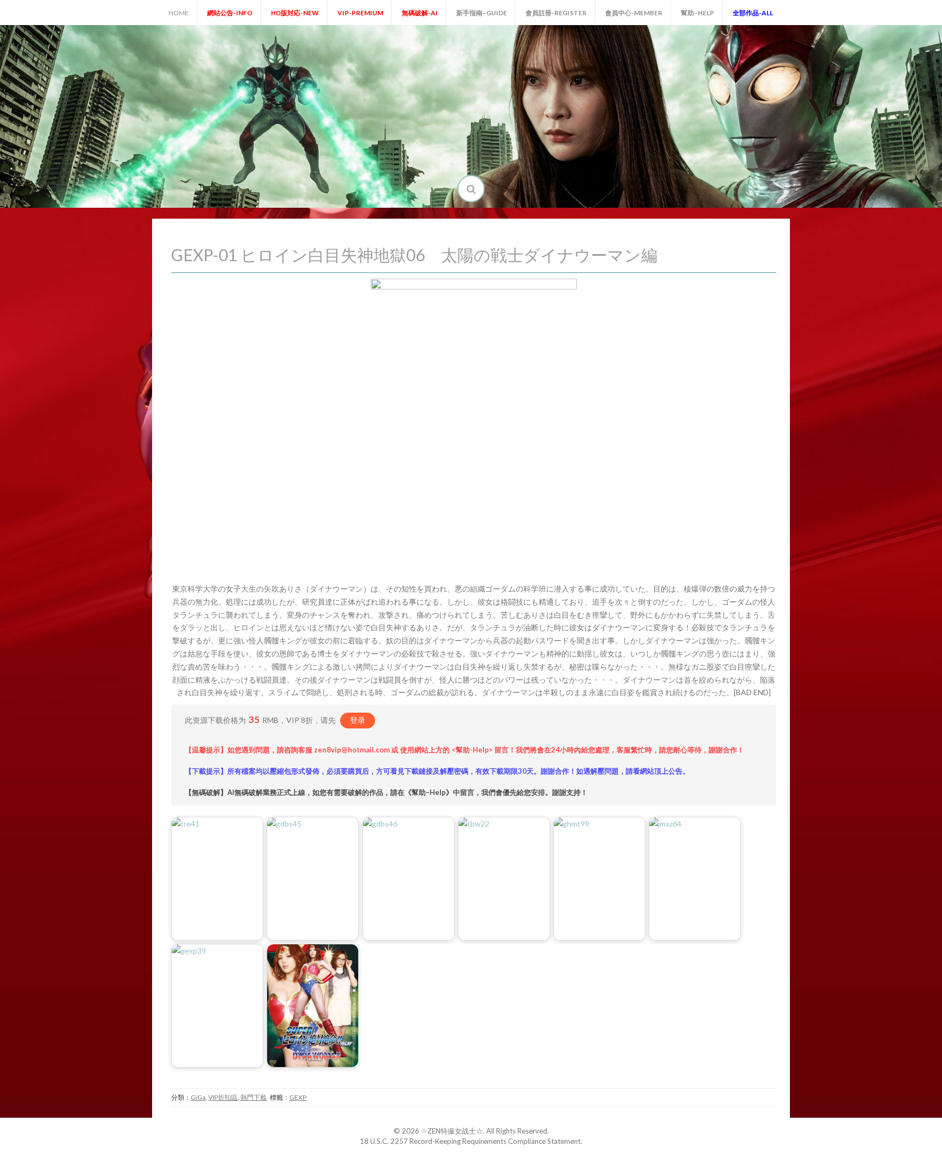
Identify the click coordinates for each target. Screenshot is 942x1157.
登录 (357, 720)
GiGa (198, 1097)
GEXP (297, 1097)
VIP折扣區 (223, 1097)
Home (178, 13)
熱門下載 (253, 1097)
